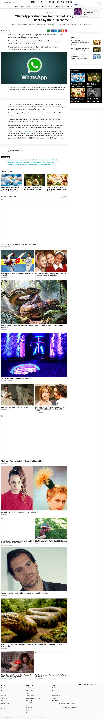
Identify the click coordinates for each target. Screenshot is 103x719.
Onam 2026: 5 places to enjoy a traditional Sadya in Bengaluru (33, 188)
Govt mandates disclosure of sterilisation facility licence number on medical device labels (10, 190)
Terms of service (31, 695)
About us (54, 688)
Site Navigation (56, 695)
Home (17, 6)
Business (28, 6)
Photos (3, 708)
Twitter (63, 704)
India (2, 688)
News (22, 6)
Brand (53, 690)
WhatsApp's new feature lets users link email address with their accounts (31, 162)
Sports (51, 6)
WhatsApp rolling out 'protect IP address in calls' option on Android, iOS (30, 164)
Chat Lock (28, 131)
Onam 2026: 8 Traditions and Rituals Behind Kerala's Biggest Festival (56, 189)
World (3, 693)
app (11, 115)
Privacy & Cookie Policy (33, 698)
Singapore (29, 707)
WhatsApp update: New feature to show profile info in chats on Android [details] (33, 160)
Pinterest (73, 707)
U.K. (27, 710)
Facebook (73, 704)
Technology (37, 6)
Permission (29, 690)
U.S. (27, 712)
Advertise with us (31, 688)
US (2, 690)
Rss (65, 707)
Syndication (29, 693)
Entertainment (59, 6)
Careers (54, 693)
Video (3, 711)
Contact (54, 698)
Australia (29, 702)
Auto (2, 706)
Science (44, 6)
